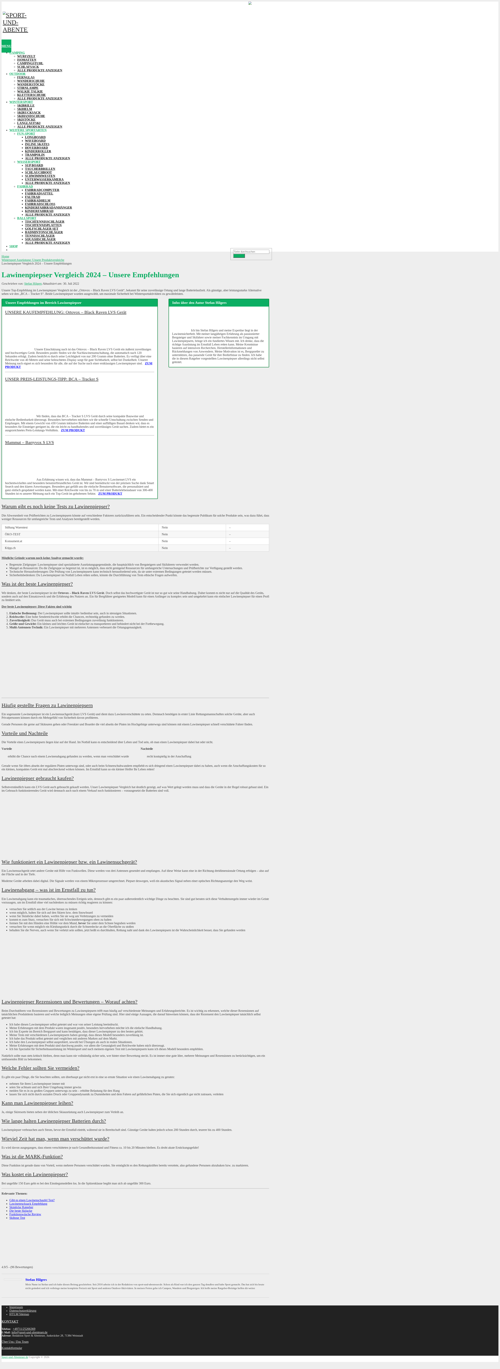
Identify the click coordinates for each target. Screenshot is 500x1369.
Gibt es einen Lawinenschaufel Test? (32, 1200)
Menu (6, 46)
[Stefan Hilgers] (13, 1279)
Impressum (16, 1307)
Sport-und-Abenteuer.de (15, 1357)
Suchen (239, 255)
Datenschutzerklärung (22, 1310)
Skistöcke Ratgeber (21, 1207)
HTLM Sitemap (19, 1314)
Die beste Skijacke (20, 1210)
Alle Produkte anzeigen (39, 70)
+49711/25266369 (24, 1328)
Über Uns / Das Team (15, 1341)
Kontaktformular (12, 1348)
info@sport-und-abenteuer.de (29, 1332)
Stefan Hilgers (33, 283)
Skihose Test (17, 1217)
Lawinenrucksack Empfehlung (28, 1203)
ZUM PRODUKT (73, 430)
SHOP (13, 246)
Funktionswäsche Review (25, 1214)
